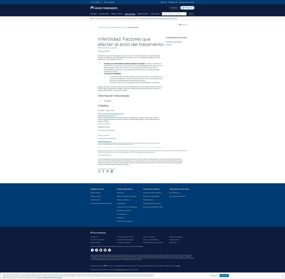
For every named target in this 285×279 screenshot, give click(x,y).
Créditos (168, 44)
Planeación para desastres (176, 237)
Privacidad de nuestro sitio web (125, 237)
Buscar (191, 13)
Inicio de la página (104, 123)
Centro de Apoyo (148, 200)
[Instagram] (109, 250)
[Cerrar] (282, 275)
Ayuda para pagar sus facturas (186, 2)
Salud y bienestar (130, 13)
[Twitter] (92, 250)
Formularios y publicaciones (151, 196)
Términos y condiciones (149, 237)
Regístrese (174, 8)
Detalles (178, 265)
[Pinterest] (104, 250)
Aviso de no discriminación (97, 239)
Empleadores (171, 2)
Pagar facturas (155, 13)
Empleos (119, 217)
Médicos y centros (116, 13)
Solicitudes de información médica (153, 207)
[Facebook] (96, 250)
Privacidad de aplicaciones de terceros (153, 242)
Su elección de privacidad (123, 242)
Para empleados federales (176, 196)
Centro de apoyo (109, 2)
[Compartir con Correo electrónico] (99, 171)
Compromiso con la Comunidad (126, 207)
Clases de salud (95, 200)
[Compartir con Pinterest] (111, 171)
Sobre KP (119, 192)
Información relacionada (106, 130)
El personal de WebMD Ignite (108, 138)
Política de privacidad (123, 152)
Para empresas (173, 192)
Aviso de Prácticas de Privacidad (125, 239)
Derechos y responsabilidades (150, 239)
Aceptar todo (224, 275)
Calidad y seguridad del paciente (126, 196)
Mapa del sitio (172, 242)
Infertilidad (107, 101)
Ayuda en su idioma (96, 242)
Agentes (162, 2)
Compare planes (104, 13)
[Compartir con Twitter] (107, 171)
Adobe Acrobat (120, 269)
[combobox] (174, 13)
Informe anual (121, 214)
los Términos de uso (111, 152)
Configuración (213, 275)
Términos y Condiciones (43, 277)
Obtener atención (143, 13)
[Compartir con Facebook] (103, 171)
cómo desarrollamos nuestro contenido (144, 152)
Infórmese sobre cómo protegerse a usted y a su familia (161, 18)
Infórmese (94, 13)
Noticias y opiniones (123, 200)
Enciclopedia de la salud (118, 27)
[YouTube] (100, 250)
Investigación (121, 203)
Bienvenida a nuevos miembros (152, 192)
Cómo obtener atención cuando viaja (101, 203)
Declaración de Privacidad (55, 277)
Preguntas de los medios (124, 221)
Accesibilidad (94, 237)
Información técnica (174, 239)
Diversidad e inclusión (123, 210)
